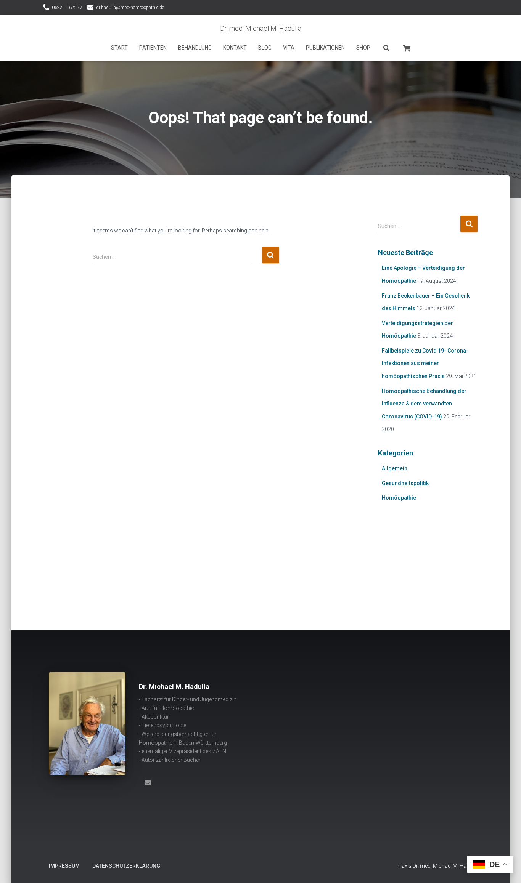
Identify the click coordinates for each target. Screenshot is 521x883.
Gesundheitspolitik (405, 483)
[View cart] (406, 47)
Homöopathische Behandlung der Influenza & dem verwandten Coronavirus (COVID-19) (424, 404)
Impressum (64, 866)
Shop (363, 48)
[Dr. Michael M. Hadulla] (147, 782)
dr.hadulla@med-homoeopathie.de (130, 7)
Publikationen (325, 48)
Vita (288, 48)
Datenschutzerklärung (126, 866)
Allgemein (394, 468)
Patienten (153, 48)
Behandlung (195, 48)
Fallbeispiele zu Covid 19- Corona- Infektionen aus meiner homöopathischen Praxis (425, 363)
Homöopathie (399, 498)
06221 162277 (67, 7)
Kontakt (235, 48)
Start (119, 48)
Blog (265, 48)
